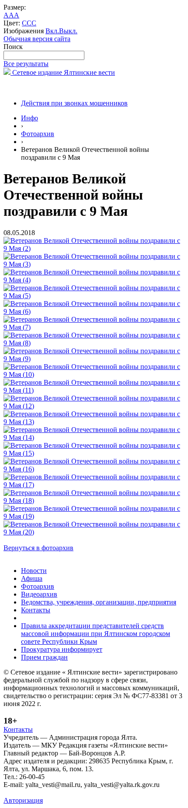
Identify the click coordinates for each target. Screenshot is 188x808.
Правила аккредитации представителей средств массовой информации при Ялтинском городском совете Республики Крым (95, 633)
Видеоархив (39, 594)
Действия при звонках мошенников (74, 103)
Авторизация (23, 800)
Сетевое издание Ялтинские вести (62, 72)
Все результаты (26, 63)
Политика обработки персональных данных (69, 792)
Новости (34, 570)
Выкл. (68, 31)
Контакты (35, 610)
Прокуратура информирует (61, 649)
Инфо (29, 118)
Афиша (31, 578)
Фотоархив (37, 133)
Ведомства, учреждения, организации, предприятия (98, 602)
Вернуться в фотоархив (38, 548)
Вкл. (52, 31)
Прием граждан (44, 657)
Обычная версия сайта (36, 38)
